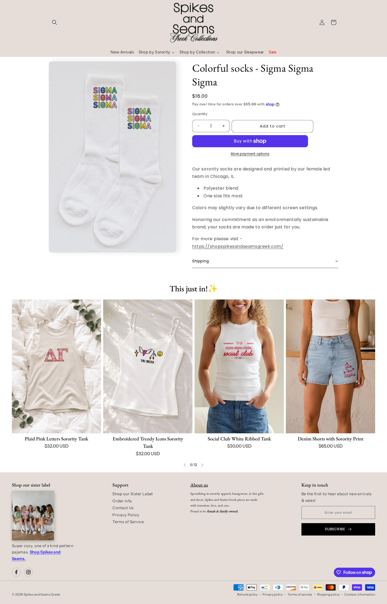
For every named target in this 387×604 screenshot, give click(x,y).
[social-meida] (16, 572)
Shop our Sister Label (132, 494)
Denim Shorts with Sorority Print (330, 438)
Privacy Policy (125, 515)
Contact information (359, 594)
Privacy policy (272, 594)
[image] (33, 515)
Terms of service (299, 594)
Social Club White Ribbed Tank (239, 438)
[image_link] (56, 366)
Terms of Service (128, 521)
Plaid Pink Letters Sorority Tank (56, 438)
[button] (54, 22)
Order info (122, 501)
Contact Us (122, 507)
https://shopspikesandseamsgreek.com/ (238, 246)
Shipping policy (328, 594)
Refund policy (247, 594)
